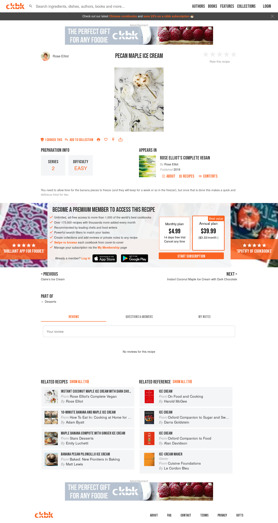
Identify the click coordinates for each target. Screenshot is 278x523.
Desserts (50, 301)
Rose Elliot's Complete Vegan (185, 158)
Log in (85, 258)
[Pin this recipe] (113, 139)
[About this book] (147, 157)
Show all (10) (79, 381)
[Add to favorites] (105, 139)
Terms (204, 515)
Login (267, 6)
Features (227, 6)
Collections (246, 6)
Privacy (222, 515)
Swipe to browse (65, 242)
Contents (210, 176)
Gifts (239, 515)
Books (212, 6)
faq (169, 515)
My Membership (109, 247)
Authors (198, 6)
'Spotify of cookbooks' (254, 251)
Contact (186, 515)
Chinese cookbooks (123, 16)
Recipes (188, 176)
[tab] (73, 317)
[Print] (98, 139)
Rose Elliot (61, 56)
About (170, 176)
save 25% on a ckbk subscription (166, 16)
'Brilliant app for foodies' (23, 251)
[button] (31, 6)
